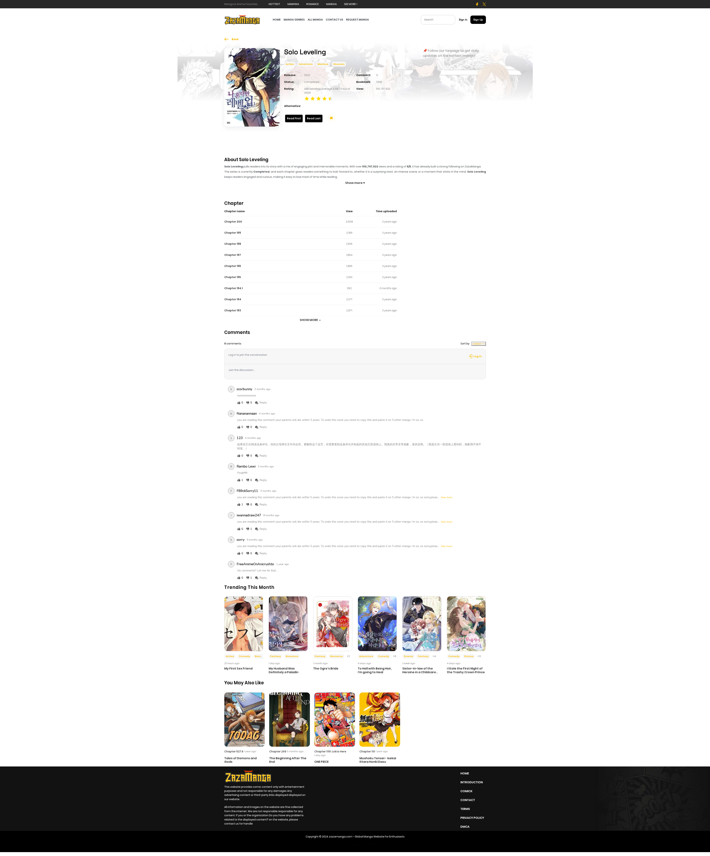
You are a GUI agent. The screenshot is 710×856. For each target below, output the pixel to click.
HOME (277, 19)
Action (290, 64)
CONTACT (467, 800)
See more (446, 497)
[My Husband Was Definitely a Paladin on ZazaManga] (288, 623)
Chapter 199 (232, 233)
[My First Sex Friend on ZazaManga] (243, 623)
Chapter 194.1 (233, 288)
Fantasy (275, 656)
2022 (307, 75)
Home (464, 773)
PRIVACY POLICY (472, 818)
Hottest (274, 4)
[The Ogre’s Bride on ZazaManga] (332, 623)
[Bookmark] (331, 118)
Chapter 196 (232, 266)
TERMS (465, 809)
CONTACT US (334, 19)
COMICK (466, 791)
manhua (331, 4)
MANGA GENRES (294, 19)
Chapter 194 (232, 299)
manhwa (293, 4)
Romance (261, 656)
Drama (408, 656)
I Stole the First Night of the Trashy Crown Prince (466, 670)
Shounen (339, 64)
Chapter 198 (232, 244)
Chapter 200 (233, 221)
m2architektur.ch (376, 844)
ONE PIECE (321, 762)
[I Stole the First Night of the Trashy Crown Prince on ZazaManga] (466, 623)
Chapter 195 (232, 277)
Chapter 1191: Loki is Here (330, 751)
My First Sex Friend (238, 668)
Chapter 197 (232, 255)
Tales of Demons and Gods (240, 760)
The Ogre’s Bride (325, 668)
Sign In (463, 19)
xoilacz (344, 844)
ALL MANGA (315, 19)
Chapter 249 (277, 751)
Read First (294, 118)
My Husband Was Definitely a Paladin (283, 670)
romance (312, 4)
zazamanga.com (340, 836)
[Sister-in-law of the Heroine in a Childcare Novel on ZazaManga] (422, 623)
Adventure (306, 64)
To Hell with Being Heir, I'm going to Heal (375, 670)
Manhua (322, 64)
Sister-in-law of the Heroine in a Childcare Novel (419, 672)
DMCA (464, 827)
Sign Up (478, 19)
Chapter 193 (232, 310)
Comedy (244, 656)
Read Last (314, 118)
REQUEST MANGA (357, 19)
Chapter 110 (367, 751)
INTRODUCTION (471, 782)
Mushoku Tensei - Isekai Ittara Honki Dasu (377, 760)
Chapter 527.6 (233, 751)
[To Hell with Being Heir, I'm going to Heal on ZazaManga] (377, 623)
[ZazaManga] (242, 19)
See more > (350, 4)
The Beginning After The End (287, 760)
